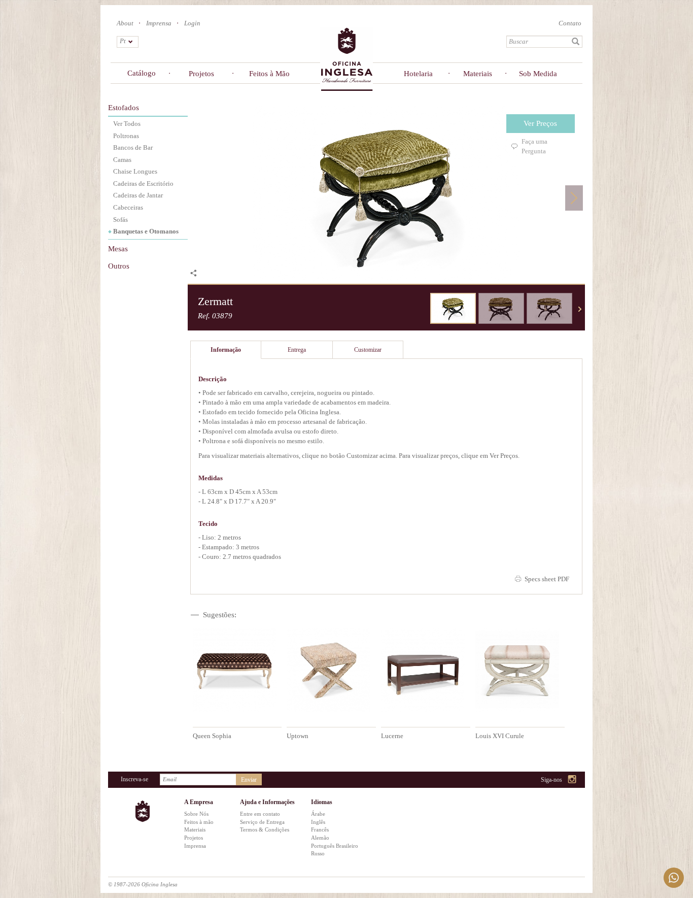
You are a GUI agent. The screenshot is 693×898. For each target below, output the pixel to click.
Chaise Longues (135, 171)
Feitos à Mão (269, 74)
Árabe (318, 814)
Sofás (120, 219)
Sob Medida (538, 74)
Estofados (123, 108)
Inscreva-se (134, 779)
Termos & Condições (264, 829)
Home (346, 58)
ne (579, 309)
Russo (318, 853)
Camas (122, 159)
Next (574, 198)
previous (422, 309)
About (125, 23)
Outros (118, 266)
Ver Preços (540, 123)
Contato (570, 23)
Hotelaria (418, 74)
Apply (576, 42)
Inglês (318, 822)
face (546, 780)
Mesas (118, 249)
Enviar (249, 779)
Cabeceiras (128, 207)
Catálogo (141, 73)
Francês (320, 829)
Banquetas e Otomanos (146, 231)
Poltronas (126, 136)
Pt (123, 41)
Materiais (477, 74)
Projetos (201, 74)
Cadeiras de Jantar (138, 195)
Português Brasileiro (334, 846)
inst (572, 780)
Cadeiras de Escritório (143, 183)
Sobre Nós (196, 814)
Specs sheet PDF (547, 579)
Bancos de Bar (133, 147)
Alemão (320, 838)
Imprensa (158, 23)
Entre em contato (260, 814)
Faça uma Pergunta (534, 146)
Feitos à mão (199, 822)
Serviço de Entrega (262, 822)
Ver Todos (127, 123)
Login (192, 23)
